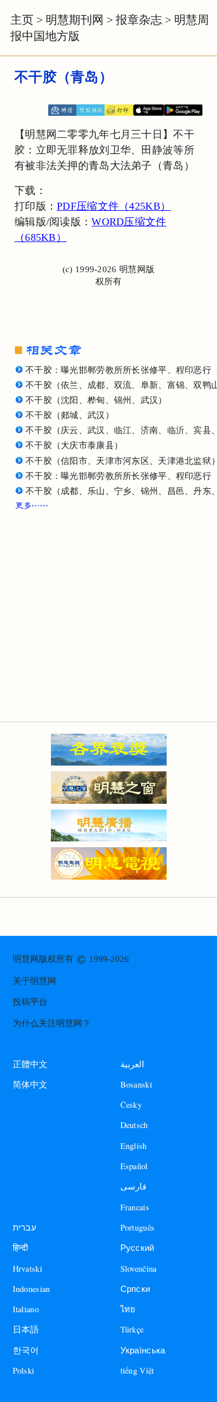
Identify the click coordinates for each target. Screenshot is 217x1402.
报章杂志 (139, 19)
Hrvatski (27, 1268)
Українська (142, 1350)
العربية (132, 1064)
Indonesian (31, 1288)
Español (134, 1166)
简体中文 (30, 1084)
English (133, 1145)
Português (137, 1227)
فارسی (133, 1186)
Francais (134, 1207)
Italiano (26, 1309)
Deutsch (134, 1124)
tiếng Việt (137, 1370)
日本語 (26, 1329)
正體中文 (30, 1064)
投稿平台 (30, 1001)
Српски (135, 1288)
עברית (24, 1227)
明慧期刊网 (75, 19)
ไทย (128, 1309)
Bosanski (136, 1084)
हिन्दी (20, 1247)
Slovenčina (138, 1268)
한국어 (26, 1350)
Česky (131, 1104)
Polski (24, 1370)
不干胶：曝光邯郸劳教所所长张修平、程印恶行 (118, 476)
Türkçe (132, 1329)
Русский (137, 1247)
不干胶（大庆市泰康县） (74, 445)
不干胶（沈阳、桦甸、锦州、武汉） (96, 400)
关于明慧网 (34, 981)
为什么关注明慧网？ (52, 1023)
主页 (22, 19)
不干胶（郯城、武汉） (69, 415)
